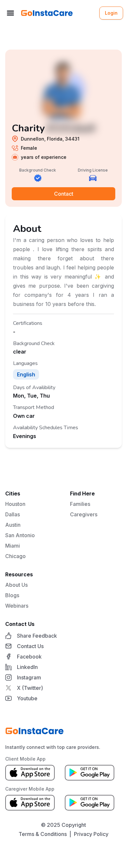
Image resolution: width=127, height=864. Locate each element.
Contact (63, 193)
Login (111, 13)
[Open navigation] (10, 13)
